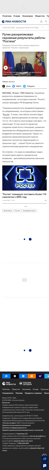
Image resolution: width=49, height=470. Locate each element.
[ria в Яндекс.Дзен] (15, 376)
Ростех (6, 114)
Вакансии (6, 403)
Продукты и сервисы (33, 393)
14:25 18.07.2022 (8, 28)
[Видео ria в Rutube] (40, 376)
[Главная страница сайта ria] (13, 21)
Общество (16, 389)
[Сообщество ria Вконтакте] (23, 376)
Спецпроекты (7, 393)
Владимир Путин (29, 211)
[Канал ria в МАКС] (6, 376)
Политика (6, 389)
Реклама (19, 393)
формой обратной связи (23, 441)
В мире (35, 389)
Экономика (8, 211)
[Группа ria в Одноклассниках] (32, 376)
